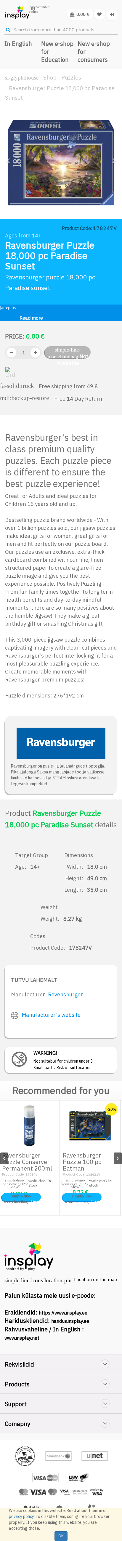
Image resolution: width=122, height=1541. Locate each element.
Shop (50, 77)
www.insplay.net (21, 1338)
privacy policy (21, 1516)
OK (61, 1535)
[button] (9, 185)
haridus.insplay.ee (70, 1321)
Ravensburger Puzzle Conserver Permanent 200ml (27, 1161)
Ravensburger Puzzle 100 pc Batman (82, 1161)
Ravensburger (65, 994)
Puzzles (71, 77)
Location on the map (95, 1279)
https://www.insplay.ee (63, 1313)
